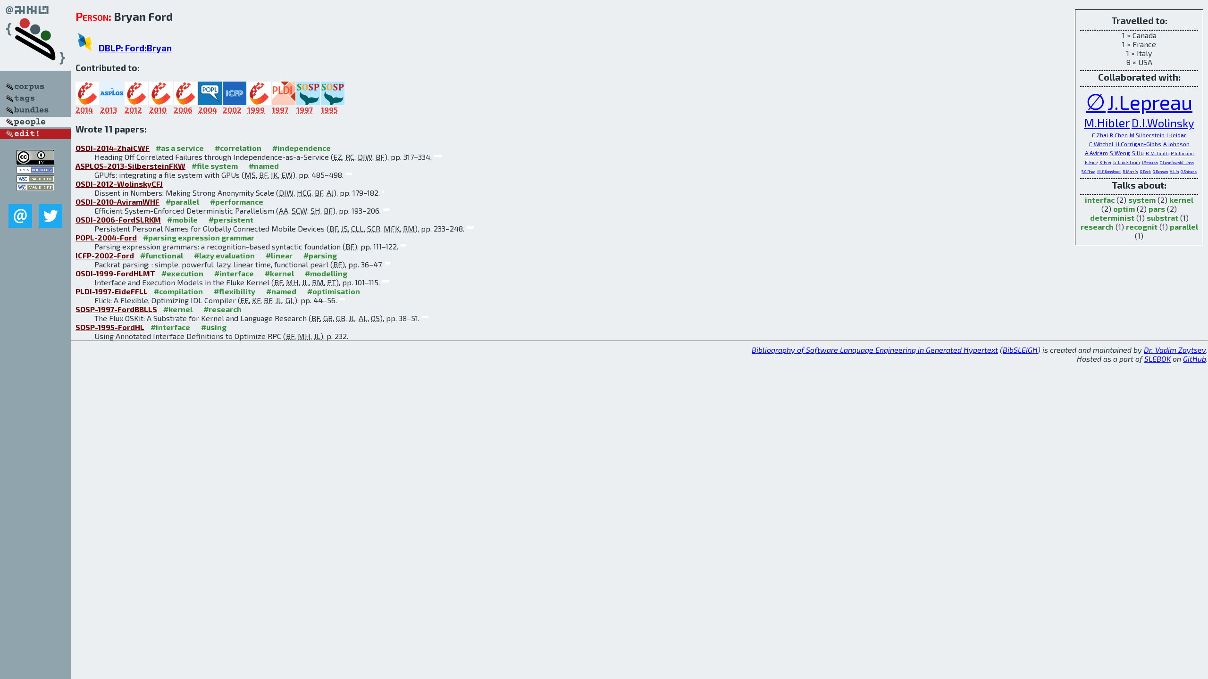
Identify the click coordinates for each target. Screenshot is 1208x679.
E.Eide (1091, 162)
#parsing (320, 255)
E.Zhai (1100, 135)
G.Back (1145, 171)
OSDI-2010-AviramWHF (117, 201)
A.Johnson (1176, 144)
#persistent (231, 219)
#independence (301, 147)
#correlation (238, 147)
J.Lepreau (1149, 102)
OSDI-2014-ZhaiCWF (113, 147)
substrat (1162, 217)
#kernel (279, 273)
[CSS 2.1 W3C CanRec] (35, 197)
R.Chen (1119, 135)
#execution (182, 273)
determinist (1112, 217)
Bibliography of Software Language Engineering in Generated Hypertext (875, 349)
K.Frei (1105, 162)
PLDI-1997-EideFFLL (112, 291)
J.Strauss (1150, 162)
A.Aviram (1096, 152)
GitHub (1194, 358)
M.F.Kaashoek (1109, 171)
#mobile (182, 219)
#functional (161, 255)
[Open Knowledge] (35, 170)
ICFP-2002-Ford (105, 255)
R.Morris (1130, 171)
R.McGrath (1157, 153)
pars (1157, 208)
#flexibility (234, 291)
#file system (215, 165)
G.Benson (1160, 171)
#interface (234, 273)
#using (213, 327)
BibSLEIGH (1020, 349)
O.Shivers (1189, 171)
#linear (279, 255)
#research (222, 309)
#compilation (178, 291)
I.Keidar (1176, 135)
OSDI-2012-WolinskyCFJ (119, 183)
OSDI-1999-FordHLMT (115, 273)
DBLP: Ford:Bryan (135, 47)
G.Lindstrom (1126, 162)
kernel (1181, 199)
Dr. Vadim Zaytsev (1175, 349)
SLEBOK (1157, 358)
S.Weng (1120, 152)
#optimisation (333, 291)
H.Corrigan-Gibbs (1138, 144)
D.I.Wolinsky (1163, 123)
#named (264, 165)
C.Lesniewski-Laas (1177, 162)
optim (1124, 208)
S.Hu (1138, 152)
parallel (1184, 226)
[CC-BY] (35, 161)
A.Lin (1174, 171)
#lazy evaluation (224, 255)
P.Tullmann (1182, 153)
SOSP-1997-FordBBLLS (116, 309)
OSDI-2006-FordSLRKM (118, 219)
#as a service (180, 147)
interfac (1100, 199)
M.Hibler (1107, 122)
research (1097, 226)
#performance (236, 201)
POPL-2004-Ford (106, 237)
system (1142, 199)
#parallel (182, 201)
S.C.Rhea (1088, 171)
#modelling (326, 273)
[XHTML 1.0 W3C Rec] (35, 179)
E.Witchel (1101, 144)
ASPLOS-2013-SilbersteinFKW (130, 165)
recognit (1142, 226)
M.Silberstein (1147, 135)
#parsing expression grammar (198, 237)
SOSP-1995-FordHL (110, 327)
